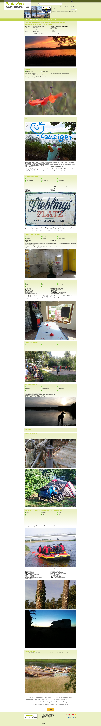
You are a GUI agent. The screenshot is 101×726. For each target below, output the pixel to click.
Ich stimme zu (73, 1)
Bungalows (67, 701)
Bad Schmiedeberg (35, 697)
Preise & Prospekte (46, 19)
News (56, 19)
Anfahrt (52, 19)
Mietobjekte (38, 19)
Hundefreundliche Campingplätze (48, 714)
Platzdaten (27, 19)
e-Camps (43, 718)
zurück (50, 709)
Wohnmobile (60, 699)
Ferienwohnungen (38, 704)
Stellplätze (32, 19)
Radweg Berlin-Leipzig (43, 699)
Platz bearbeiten (45, 722)
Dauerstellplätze (68, 699)
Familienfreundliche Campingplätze (48, 715)
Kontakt (43, 723)
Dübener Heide (67, 697)
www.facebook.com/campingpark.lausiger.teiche (39, 33)
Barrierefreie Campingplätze (47, 716)
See (54, 699)
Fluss (66, 704)
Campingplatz (49, 697)
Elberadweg (29, 699)
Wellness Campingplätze (46, 717)
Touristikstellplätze (74, 699)
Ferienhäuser (58, 701)
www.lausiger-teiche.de (36, 31)
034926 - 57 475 (54, 30)
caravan (57, 697)
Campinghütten (49, 704)
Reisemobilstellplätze (34, 702)
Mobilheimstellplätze (46, 701)
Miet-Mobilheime (59, 704)
